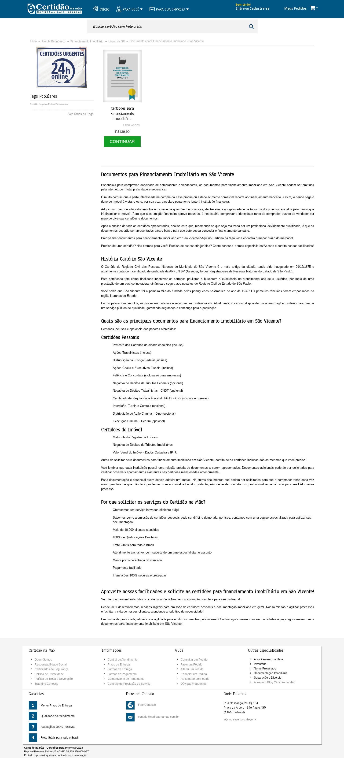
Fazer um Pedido (191, 664)
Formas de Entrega (120, 669)
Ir (252, 26)
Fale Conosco (147, 704)
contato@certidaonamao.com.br (158, 716)
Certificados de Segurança (52, 669)
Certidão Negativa (39, 104)
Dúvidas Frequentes (193, 683)
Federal (51, 104)
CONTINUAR (122, 141)
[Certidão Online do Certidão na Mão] (54, 9)
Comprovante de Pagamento (126, 678)
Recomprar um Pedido (195, 678)
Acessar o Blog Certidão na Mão (274, 682)
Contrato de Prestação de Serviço (129, 683)
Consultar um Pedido (194, 659)
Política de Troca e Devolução (54, 678)
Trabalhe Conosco (46, 683)
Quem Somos (43, 659)
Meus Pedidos (295, 8)
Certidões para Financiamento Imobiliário (122, 113)
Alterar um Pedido (192, 669)
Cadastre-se (259, 8)
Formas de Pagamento (122, 674)
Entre (240, 8)
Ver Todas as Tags (81, 114)
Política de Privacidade (49, 674)
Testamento (62, 104)
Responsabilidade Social (51, 664)
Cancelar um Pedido (194, 674)
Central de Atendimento (123, 659)
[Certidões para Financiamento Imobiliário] (122, 76)
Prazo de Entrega (119, 664)
